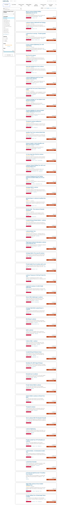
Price (53, 8)
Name (55, 8)
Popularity (47, 8)
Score (51, 8)
